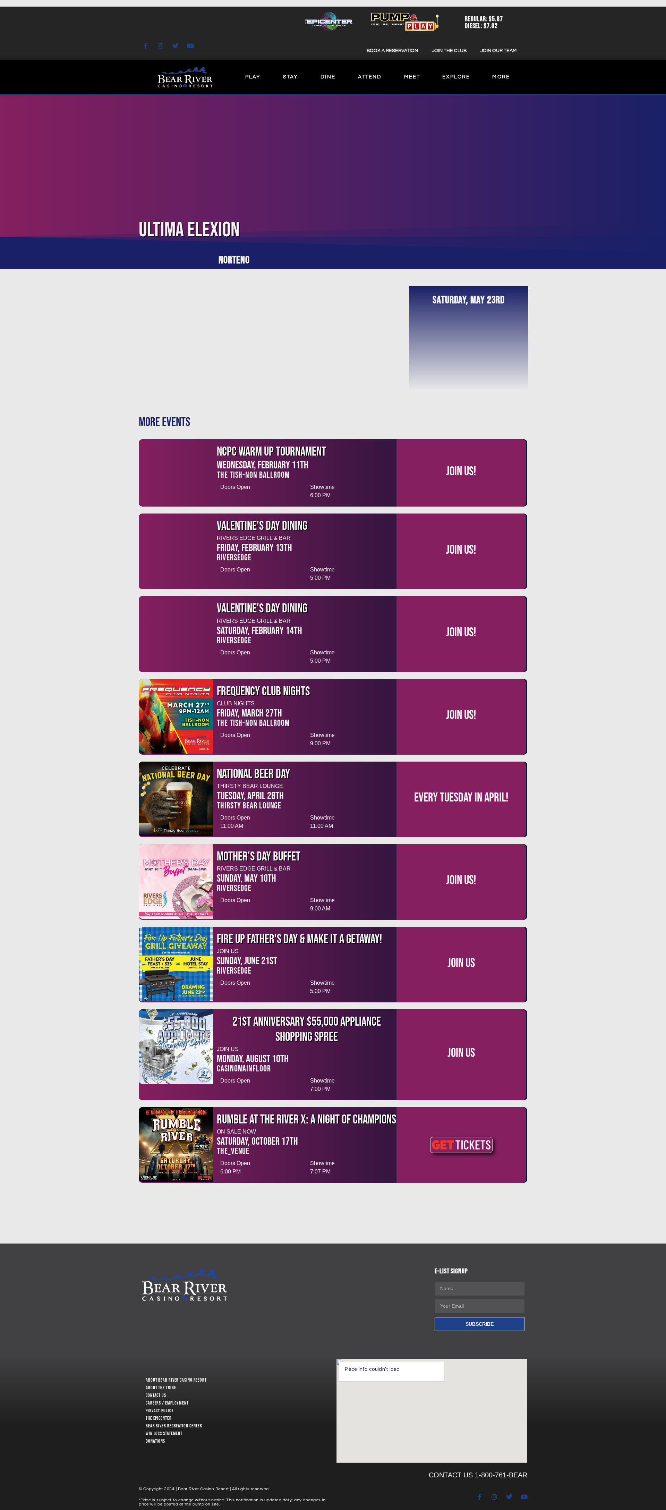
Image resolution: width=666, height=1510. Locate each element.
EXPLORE (456, 76)
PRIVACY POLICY (160, 1411)
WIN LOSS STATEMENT (164, 1433)
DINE (328, 76)
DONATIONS (155, 1441)
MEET (412, 76)
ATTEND (370, 76)
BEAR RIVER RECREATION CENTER (174, 1426)
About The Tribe (161, 1388)
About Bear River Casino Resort (176, 1380)
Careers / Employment (167, 1403)
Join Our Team (498, 50)
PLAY (253, 76)
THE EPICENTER (159, 1418)
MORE (501, 76)
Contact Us (156, 1395)
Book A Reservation (392, 50)
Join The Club (449, 50)
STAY (290, 76)
